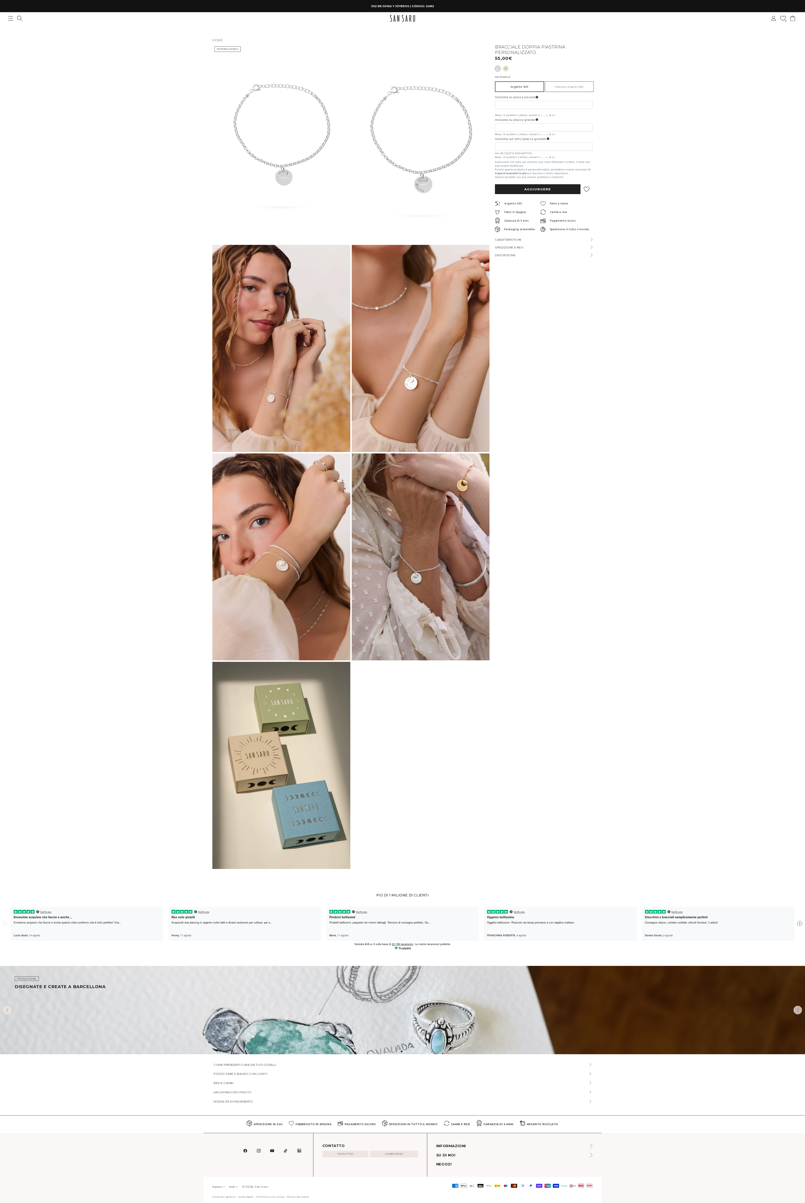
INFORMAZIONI (451, 1146)
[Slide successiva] (797, 1010)
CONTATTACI (346, 1153)
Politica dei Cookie (298, 1196)
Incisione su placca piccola (515, 97)
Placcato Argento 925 (569, 86)
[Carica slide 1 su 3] (401, 1051)
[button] (19, 18)
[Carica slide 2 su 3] (405, 1051)
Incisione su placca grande (515, 119)
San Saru (261, 1186)
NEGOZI (444, 1164)
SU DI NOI (445, 1155)
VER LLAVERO (434, 6)
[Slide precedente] (7, 1010)
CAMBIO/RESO (394, 1153)
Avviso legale (245, 1196)
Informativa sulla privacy (270, 1196)
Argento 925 (519, 86)
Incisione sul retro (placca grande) (520, 139)
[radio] (498, 69)
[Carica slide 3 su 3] (408, 1051)
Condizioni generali (224, 1196)
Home (217, 40)
